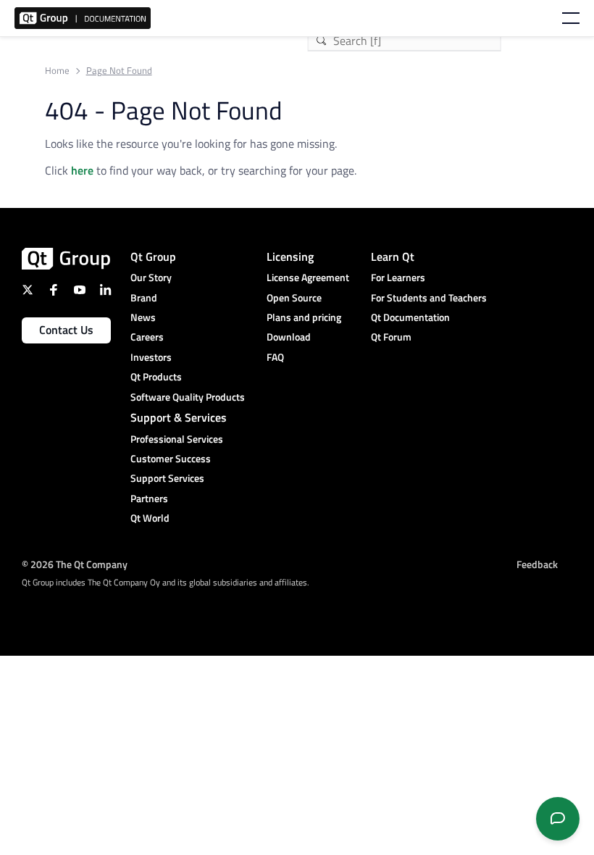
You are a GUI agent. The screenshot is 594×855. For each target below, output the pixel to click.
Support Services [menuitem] (167, 477)
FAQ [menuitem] (275, 356)
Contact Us (66, 329)
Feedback (537, 564)
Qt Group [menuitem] (153, 256)
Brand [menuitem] (143, 297)
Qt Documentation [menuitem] (410, 317)
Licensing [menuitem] (290, 256)
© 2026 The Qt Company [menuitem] (74, 564)
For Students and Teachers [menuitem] (429, 297)
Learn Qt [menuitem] (392, 256)
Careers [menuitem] (147, 336)
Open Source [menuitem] (294, 297)
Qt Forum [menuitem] (391, 336)
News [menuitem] (143, 317)
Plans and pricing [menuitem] (304, 317)
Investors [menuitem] (151, 356)
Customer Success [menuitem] (170, 458)
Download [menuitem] (289, 336)
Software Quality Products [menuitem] (187, 396)
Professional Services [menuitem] (176, 438)
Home (57, 70)
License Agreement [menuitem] (308, 277)
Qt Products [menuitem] (156, 376)
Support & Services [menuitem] (178, 417)
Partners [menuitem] (149, 498)
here (82, 170)
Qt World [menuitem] (150, 517)
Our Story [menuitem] (151, 277)
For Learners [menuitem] (398, 277)
